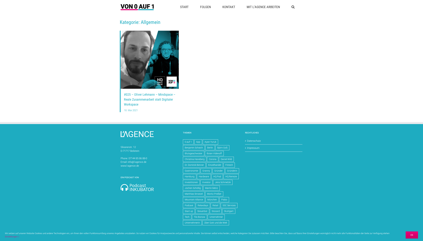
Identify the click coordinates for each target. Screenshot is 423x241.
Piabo (224, 199)
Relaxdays (203, 205)
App (198, 142)
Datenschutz (254, 140)
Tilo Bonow (199, 217)
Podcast (189, 205)
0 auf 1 (188, 142)
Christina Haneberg (195, 159)
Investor (206, 182)
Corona (212, 159)
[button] (293, 7)
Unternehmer (216, 217)
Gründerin (232, 170)
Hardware (204, 176)
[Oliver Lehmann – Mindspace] (150, 31)
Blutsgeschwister (193, 153)
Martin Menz (211, 188)
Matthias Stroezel (194, 194)
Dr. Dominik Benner (194, 165)
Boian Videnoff (214, 153)
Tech (187, 217)
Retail (215, 205)
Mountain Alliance (194, 199)
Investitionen (191, 182)
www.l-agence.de (130, 165)
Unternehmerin (192, 222)
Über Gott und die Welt (215, 222)
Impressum (253, 147)
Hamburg (189, 176)
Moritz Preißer (214, 194)
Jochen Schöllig (193, 188)
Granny (206, 170)
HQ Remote (231, 176)
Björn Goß (222, 147)
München (212, 199)
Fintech (229, 165)
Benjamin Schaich (194, 147)
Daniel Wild (226, 159)
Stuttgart (228, 211)
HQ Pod (217, 176)
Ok (411, 235)
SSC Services (229, 205)
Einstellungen (11, 236)
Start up (189, 211)
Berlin (210, 147)
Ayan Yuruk (210, 142)
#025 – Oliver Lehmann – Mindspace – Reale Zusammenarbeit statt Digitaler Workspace (149, 99)
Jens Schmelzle (223, 182)
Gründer (218, 170)
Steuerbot (202, 211)
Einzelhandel (214, 165)
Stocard (216, 211)
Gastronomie (191, 170)
